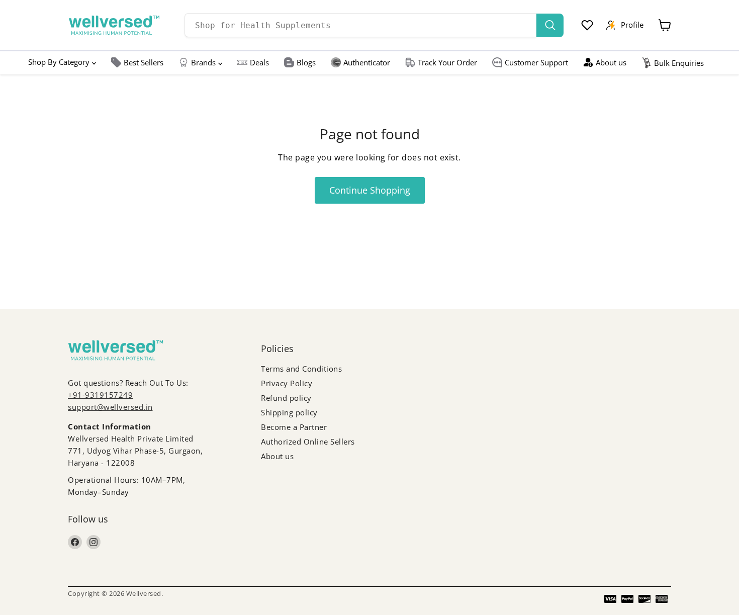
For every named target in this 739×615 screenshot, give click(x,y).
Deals (259, 62)
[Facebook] (75, 542)
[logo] (114, 25)
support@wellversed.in (110, 407)
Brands (203, 62)
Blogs (306, 62)
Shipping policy (289, 412)
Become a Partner (294, 427)
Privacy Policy (286, 383)
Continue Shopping (369, 190)
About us (611, 62)
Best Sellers (143, 62)
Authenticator (366, 62)
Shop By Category (58, 62)
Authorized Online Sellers (308, 441)
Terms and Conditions (301, 369)
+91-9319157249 (100, 395)
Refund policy (286, 398)
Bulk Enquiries (679, 63)
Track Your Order (447, 62)
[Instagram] (93, 542)
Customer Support (536, 62)
